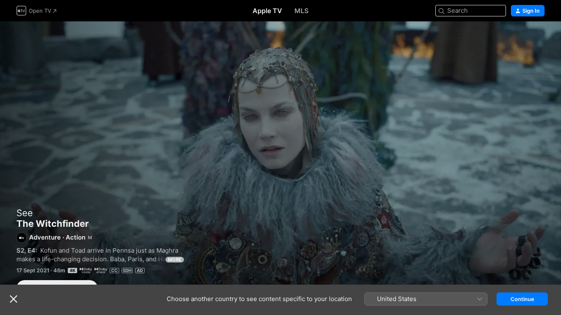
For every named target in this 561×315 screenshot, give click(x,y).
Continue (522, 299)
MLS (301, 11)
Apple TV (267, 11)
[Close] (13, 299)
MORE (175, 259)
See (24, 213)
